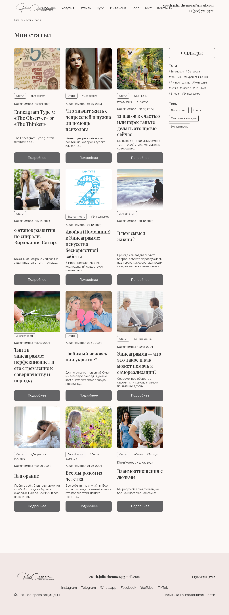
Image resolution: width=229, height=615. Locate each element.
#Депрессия (89, 95)
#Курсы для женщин (196, 77)
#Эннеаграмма (100, 216)
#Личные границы (179, 82)
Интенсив (118, 8)
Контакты (165, 8)
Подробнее (37, 158)
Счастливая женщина (184, 118)
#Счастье (142, 102)
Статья (197, 110)
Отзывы (85, 8)
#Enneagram (37, 95)
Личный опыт (179, 110)
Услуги (66, 8)
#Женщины (140, 95)
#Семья (94, 454)
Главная (19, 20)
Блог (135, 8)
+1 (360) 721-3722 (201, 11)
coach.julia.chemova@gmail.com (188, 5)
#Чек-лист (199, 88)
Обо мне (49, 8)
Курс (101, 8)
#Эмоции (20, 458)
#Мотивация (124, 102)
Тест (148, 8)
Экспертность (179, 126)
